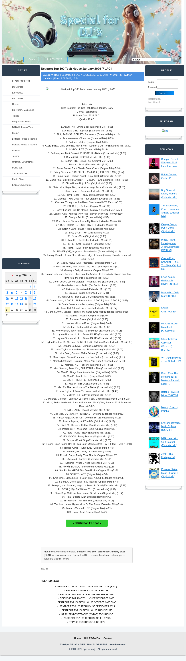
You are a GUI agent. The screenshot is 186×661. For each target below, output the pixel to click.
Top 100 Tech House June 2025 (87, 622)
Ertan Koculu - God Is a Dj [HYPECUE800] (169, 280)
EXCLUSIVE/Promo (22, 185)
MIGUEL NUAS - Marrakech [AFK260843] (170, 327)
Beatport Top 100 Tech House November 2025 (87, 598)
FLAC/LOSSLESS (21, 81)
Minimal (16, 150)
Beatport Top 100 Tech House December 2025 (87, 594)
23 (34, 304)
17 (7, 304)
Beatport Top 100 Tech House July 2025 (87, 618)
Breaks (15, 133)
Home (15, 59)
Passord (152, 87)
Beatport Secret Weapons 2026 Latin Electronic (169, 163)
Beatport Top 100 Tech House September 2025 (87, 606)
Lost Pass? (154, 102)
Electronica (17, 92)
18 (12, 304)
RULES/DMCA (54, 59)
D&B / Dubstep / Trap (22, 127)
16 (34, 298)
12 (16, 298)
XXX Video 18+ (19, 173)
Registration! (154, 98)
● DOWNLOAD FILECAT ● (86, 523)
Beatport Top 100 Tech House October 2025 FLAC (87, 602)
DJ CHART (17, 87)
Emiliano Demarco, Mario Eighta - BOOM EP (171, 426)
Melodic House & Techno (24, 144)
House (15, 104)
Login (151, 82)
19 (16, 304)
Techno (15, 156)
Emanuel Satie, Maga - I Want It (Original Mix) (169, 473)
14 (26, 298)
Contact (33, 59)
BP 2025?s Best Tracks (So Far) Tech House (87, 614)
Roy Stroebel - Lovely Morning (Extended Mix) (169, 194)
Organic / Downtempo (23, 162)
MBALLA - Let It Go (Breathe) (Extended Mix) (169, 442)
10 (7, 298)
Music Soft (17, 167)
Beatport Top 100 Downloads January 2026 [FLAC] (87, 586)
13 (21, 298)
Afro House (17, 98)
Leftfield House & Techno (24, 139)
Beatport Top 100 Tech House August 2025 (87, 610)
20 (21, 304)
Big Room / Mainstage (23, 110)
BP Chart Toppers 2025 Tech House (87, 590)
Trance (15, 116)
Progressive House (21, 121)
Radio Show (18, 179)
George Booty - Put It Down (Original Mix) (169, 228)
